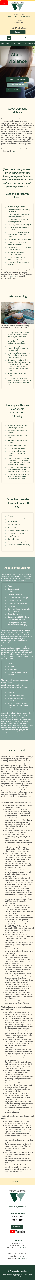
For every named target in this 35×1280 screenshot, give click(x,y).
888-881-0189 (25, 17)
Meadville (19, 20)
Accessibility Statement (17, 1207)
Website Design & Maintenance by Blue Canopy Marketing (17, 1275)
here (13, 151)
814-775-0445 (21, 1258)
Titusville (19, 26)
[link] (19, 20)
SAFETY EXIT (4, 2)
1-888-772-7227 (22, 1132)
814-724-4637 (21, 1248)
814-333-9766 (13, 17)
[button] (26, 38)
